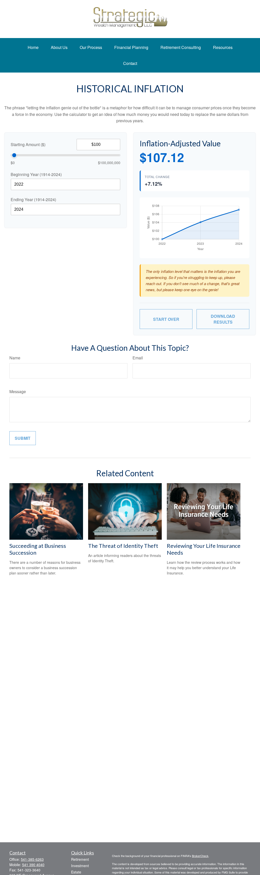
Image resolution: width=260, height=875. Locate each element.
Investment (80, 865)
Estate (76, 871)
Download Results (223, 319)
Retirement (80, 859)
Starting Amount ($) (28, 144)
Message (17, 391)
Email (138, 358)
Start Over (166, 319)
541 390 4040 (33, 864)
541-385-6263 (32, 859)
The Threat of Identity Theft (123, 545)
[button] (33, 47)
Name (14, 358)
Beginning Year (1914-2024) (36, 174)
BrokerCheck (200, 856)
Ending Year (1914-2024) (33, 199)
